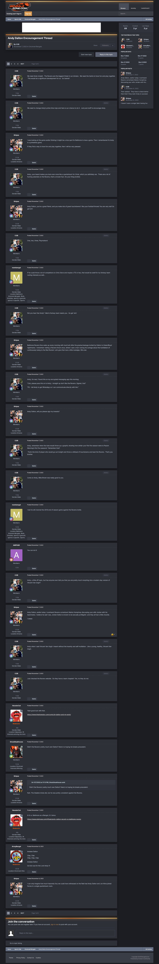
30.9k (17, 869)
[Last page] (27, 63)
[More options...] (113, 71)
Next (22, 64)
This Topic (143, 13)
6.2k (17, 567)
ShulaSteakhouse (16, 742)
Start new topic (86, 54)
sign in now (55, 924)
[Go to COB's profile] (10, 45)
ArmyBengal (16, 846)
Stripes (16, 135)
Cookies (38, 958)
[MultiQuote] (29, 96)
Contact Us (30, 958)
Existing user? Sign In (14, 14)
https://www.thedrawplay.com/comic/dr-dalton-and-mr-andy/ (49, 714)
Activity (133, 8)
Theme (11, 958)
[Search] (151, 13)
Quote (34, 96)
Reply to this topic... (26, 933)
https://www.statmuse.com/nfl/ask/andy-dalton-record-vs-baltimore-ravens (54, 819)
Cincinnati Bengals (35, 46)
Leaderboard (145, 8)
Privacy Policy (20, 958)
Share (95, 45)
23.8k (17, 157)
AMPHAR (16, 545)
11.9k (17, 93)
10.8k (17, 764)
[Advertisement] (61, 27)
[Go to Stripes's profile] (16, 145)
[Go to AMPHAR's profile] (16, 555)
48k (16, 728)
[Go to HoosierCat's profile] (16, 716)
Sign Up (28, 14)
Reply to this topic (106, 54)
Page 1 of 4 (35, 64)
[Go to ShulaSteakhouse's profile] (16, 752)
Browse (123, 8)
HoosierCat (16, 705)
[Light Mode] (39, 13)
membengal (16, 268)
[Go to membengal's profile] (16, 278)
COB (17, 44)
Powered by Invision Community (140, 958)
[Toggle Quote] (30, 782)
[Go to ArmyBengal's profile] (16, 856)
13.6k (17, 290)
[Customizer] (34, 13)
